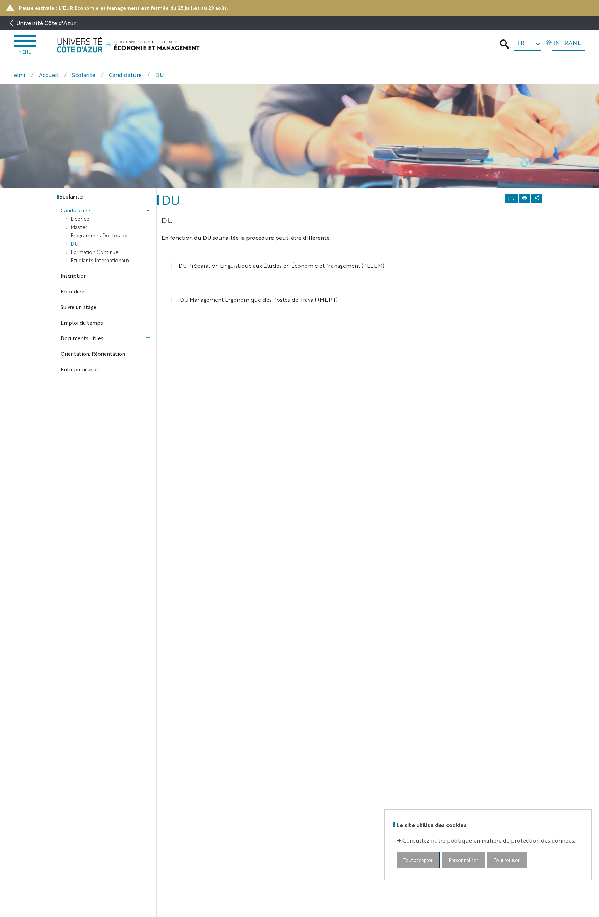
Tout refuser (507, 860)
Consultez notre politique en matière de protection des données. (488, 840)
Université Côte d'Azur (46, 22)
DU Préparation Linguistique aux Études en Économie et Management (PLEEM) (281, 265)
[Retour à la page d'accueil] (128, 45)
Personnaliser (463, 860)
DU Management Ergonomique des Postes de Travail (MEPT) (258, 299)
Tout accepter (418, 860)
